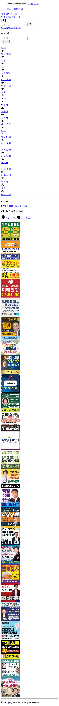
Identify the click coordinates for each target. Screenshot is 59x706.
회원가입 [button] (18, 9)
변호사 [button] (4, 105)
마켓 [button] (3, 130)
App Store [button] (25, 218)
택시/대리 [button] (6, 137)
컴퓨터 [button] (4, 181)
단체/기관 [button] (6, 194)
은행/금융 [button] (6, 124)
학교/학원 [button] (6, 143)
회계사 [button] (4, 162)
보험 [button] (3, 92)
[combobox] (14, 38)
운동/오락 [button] (6, 150)
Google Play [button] (11, 218)
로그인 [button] (10, 9)
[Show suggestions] (3, 41)
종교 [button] (3, 188)
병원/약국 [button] (6, 54)
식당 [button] (3, 47)
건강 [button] (3, 98)
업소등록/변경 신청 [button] (11, 17)
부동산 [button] (4, 111)
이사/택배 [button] (6, 156)
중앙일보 (9, 14)
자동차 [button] (4, 118)
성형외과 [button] (5, 73)
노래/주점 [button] (6, 169)
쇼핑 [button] (3, 60)
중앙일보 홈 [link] (33, 3)
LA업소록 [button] (6, 206)
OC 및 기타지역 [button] (19, 206)
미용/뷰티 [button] (6, 79)
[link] (29, 231)
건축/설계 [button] (6, 175)
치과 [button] (3, 67)
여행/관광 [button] (6, 86)
